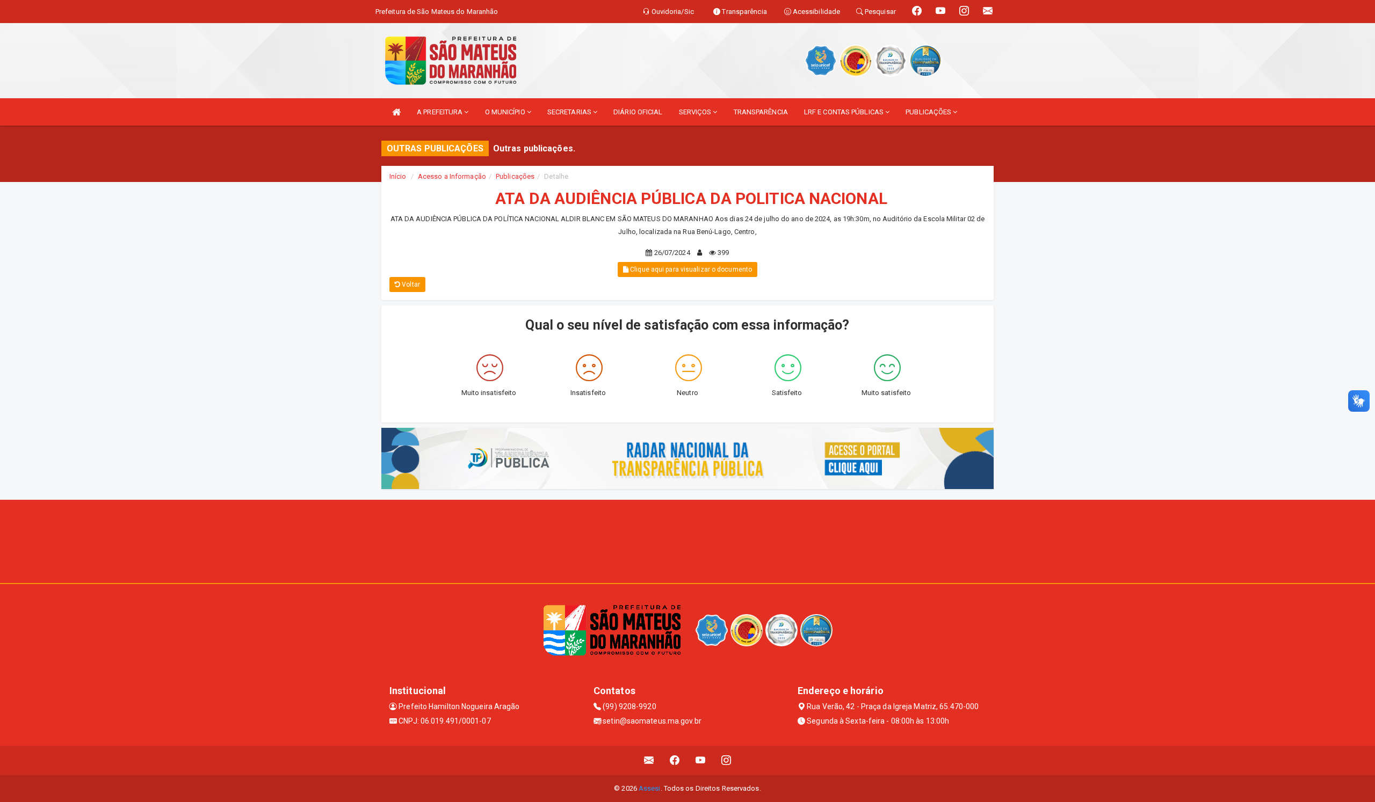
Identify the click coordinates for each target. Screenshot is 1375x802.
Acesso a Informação (452, 176)
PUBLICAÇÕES (929, 112)
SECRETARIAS (570, 112)
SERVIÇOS (696, 112)
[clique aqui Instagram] (726, 760)
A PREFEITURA (440, 112)
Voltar (410, 284)
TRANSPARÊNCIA (761, 112)
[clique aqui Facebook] (674, 760)
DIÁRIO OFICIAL (637, 112)
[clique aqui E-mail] (649, 760)
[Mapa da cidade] (687, 540)
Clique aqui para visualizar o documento (690, 269)
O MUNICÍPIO (506, 112)
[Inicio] (396, 112)
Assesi (650, 788)
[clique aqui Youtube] (700, 760)
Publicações (515, 176)
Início (398, 176)
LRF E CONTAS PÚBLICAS (844, 112)
